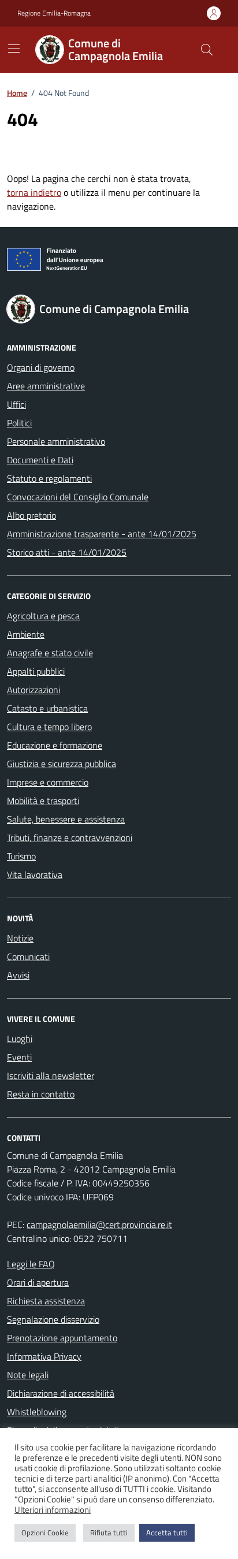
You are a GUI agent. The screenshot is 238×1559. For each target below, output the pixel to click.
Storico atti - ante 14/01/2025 (67, 552)
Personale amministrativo (56, 441)
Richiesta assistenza (46, 1301)
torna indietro (34, 192)
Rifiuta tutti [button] (109, 1532)
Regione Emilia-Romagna (54, 13)
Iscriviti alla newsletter (50, 1075)
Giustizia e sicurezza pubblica (61, 764)
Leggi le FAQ (31, 1264)
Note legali (28, 1375)
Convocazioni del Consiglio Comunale (77, 497)
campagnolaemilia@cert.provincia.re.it (99, 1224)
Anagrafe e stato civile (50, 653)
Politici (19, 423)
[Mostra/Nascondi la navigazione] (14, 48)
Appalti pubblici (36, 671)
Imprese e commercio (47, 782)
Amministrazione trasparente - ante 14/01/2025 (101, 534)
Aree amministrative (46, 386)
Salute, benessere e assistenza (66, 819)
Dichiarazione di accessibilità (60, 1393)
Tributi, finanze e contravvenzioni (69, 837)
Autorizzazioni (33, 690)
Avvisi (18, 975)
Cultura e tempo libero (49, 727)
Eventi (19, 1057)
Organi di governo (41, 367)
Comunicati (28, 956)
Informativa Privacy (44, 1356)
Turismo (21, 856)
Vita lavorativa (34, 874)
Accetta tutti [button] (167, 1532)
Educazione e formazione (54, 745)
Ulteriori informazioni (52, 1510)
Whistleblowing (36, 1412)
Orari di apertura (38, 1282)
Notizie (20, 938)
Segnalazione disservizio (53, 1319)
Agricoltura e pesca (43, 616)
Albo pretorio (31, 515)
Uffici (16, 404)
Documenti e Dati (40, 460)
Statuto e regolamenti (49, 478)
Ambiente (25, 634)
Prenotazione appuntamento (62, 1338)
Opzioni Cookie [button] (45, 1532)
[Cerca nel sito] (207, 50)
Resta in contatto (41, 1094)
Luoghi (19, 1038)
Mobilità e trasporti (43, 801)
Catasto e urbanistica (47, 708)
